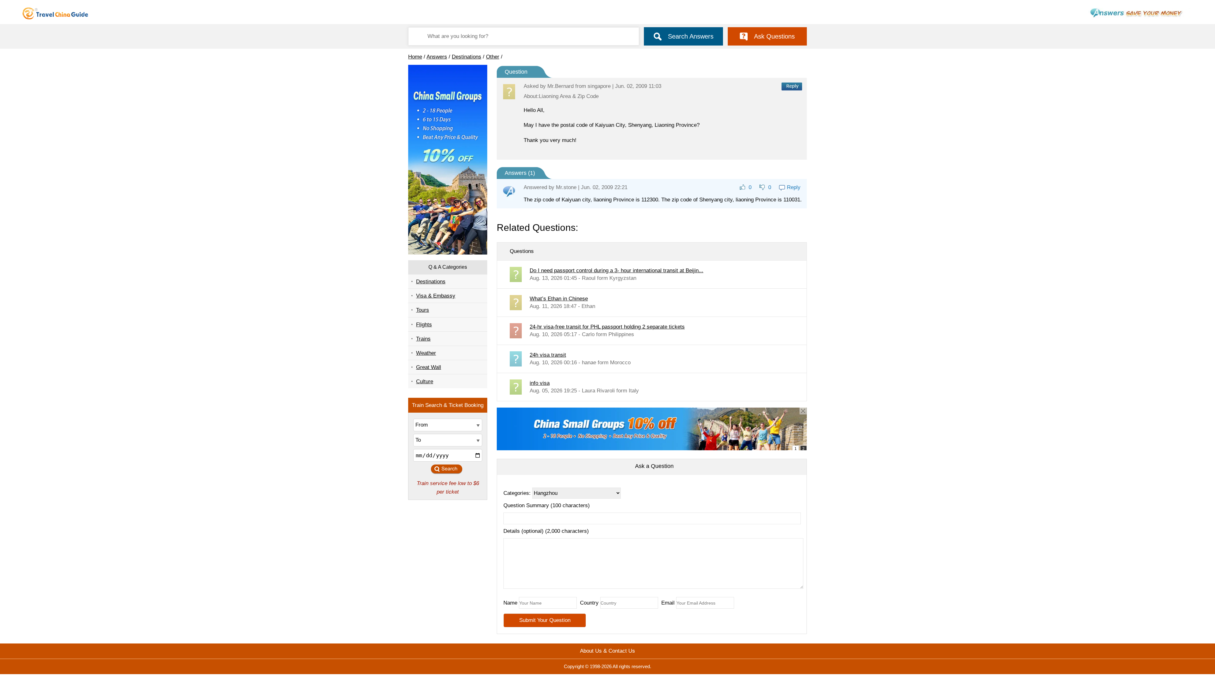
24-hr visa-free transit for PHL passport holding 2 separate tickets (607, 327)
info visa (540, 383)
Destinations (466, 57)
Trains (423, 339)
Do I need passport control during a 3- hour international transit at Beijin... (616, 271)
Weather (426, 353)
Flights (424, 325)
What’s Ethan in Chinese (559, 299)
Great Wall (428, 367)
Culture (424, 381)
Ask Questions (774, 36)
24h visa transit (548, 355)
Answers (437, 57)
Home (415, 57)
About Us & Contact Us (607, 651)
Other (492, 57)
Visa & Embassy (435, 296)
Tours (422, 310)
